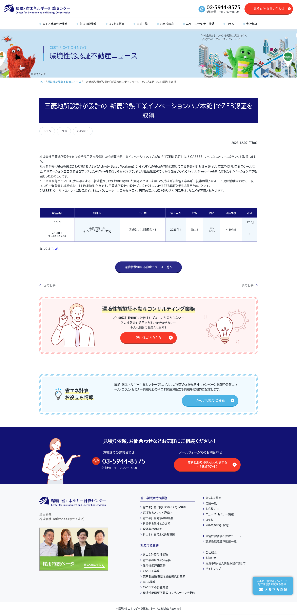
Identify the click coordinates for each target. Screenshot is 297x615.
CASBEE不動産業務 (155, 587)
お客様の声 (212, 509)
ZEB (64, 131)
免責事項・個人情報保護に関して (225, 563)
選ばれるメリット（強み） (157, 512)
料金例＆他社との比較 (156, 523)
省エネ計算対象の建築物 (158, 518)
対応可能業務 (149, 545)
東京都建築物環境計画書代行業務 (164, 576)
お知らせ (210, 558)
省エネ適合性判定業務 (157, 560)
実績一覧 (211, 503)
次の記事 (247, 285)
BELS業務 (149, 582)
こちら (55, 249)
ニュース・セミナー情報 (219, 514)
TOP (42, 81)
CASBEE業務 (151, 571)
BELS (47, 131)
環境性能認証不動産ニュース (64, 81)
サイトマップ (213, 569)
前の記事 (49, 285)
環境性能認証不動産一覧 (221, 541)
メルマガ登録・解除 (217, 525)
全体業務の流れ (153, 529)
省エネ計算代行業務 (153, 498)
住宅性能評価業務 (154, 565)
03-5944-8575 (223, 7)
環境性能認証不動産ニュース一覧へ (149, 267)
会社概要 (211, 552)
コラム (209, 520)
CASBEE (82, 131)
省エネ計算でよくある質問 (159, 534)
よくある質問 (213, 498)
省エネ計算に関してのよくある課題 (164, 507)
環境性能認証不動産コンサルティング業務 (169, 593)
